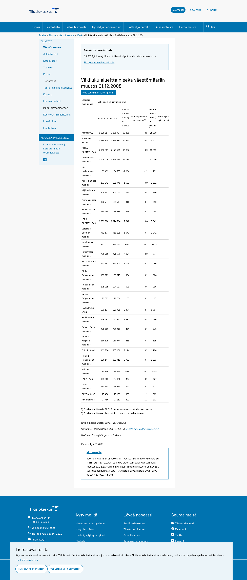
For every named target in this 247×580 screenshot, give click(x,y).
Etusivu (35, 27)
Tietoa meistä (187, 27)
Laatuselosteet (52, 101)
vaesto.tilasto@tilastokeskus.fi (142, 429)
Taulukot (48, 67)
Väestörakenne (66, 35)
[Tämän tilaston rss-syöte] (58, 161)
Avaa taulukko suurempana (97, 92)
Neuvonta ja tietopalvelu (90, 523)
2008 (79, 35)
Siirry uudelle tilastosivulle (99, 62)
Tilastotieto (52, 27)
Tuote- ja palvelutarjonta (57, 87)
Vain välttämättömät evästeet (65, 568)
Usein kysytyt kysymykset (90, 535)
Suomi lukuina (132, 535)
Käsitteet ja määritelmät (57, 114)
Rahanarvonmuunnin (136, 541)
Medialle (81, 541)
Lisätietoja (49, 127)
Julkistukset (50, 53)
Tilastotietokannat (134, 529)
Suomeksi (178, 9)
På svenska (195, 9)
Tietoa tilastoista (76, 27)
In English (211, 9)
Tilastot (53, 35)
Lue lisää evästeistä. (26, 560)
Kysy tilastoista (85, 529)
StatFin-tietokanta (134, 523)
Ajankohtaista (164, 27)
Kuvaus (47, 94)
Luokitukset (50, 121)
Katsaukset (50, 60)
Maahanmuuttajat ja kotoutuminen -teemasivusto (54, 148)
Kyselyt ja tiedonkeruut (106, 27)
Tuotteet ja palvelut (138, 27)
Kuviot (47, 74)
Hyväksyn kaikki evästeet (31, 568)
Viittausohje (94, 452)
